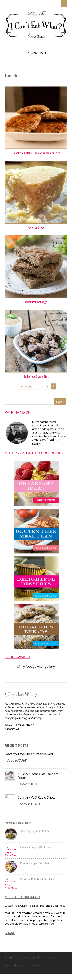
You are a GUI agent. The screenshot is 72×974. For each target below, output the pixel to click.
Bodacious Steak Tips (36, 376)
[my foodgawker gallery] (36, 666)
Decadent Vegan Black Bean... (37, 847)
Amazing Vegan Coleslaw (34, 831)
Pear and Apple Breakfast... (35, 863)
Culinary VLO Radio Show (36, 797)
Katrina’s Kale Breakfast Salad (37, 879)
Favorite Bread (36, 227)
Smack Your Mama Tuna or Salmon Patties (36, 153)
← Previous (25, 386)
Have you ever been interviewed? (29, 754)
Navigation (36, 52)
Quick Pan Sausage (36, 302)
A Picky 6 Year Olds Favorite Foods (38, 776)
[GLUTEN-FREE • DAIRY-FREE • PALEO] (36, 39)
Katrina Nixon (24, 725)
